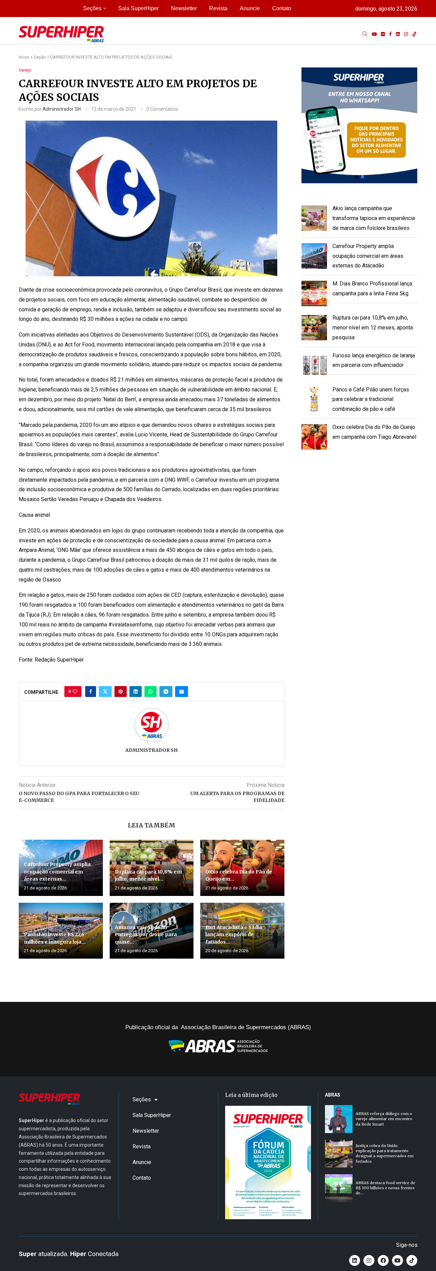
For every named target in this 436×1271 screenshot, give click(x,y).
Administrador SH (62, 109)
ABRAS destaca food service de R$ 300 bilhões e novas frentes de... (385, 1188)
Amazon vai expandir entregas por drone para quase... (146, 934)
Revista (218, 8)
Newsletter (184, 8)
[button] (359, 125)
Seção (39, 57)
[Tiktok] (414, 34)
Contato (281, 8)
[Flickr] (382, 34)
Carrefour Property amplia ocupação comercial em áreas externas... (57, 871)
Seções (92, 8)
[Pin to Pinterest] (120, 691)
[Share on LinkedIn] (135, 691)
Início (24, 57)
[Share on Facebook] (90, 691)
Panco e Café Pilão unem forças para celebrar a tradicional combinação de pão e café (370, 399)
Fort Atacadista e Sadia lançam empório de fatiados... (233, 934)
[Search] (364, 34)
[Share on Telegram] (165, 691)
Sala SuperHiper (138, 8)
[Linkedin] (397, 34)
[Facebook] (390, 34)
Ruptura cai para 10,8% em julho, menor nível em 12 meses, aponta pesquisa (372, 327)
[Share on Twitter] (105, 691)
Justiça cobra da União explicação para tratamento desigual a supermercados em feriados (385, 1153)
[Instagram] (406, 34)
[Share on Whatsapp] (150, 691)
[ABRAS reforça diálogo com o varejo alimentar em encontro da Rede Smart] (339, 1119)
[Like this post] (75, 691)
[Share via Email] (181, 691)
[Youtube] (374, 34)
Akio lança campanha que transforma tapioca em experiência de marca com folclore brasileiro (373, 218)
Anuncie (250, 8)
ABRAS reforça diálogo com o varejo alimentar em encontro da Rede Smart (384, 1119)
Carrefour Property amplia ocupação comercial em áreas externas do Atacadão (367, 256)
